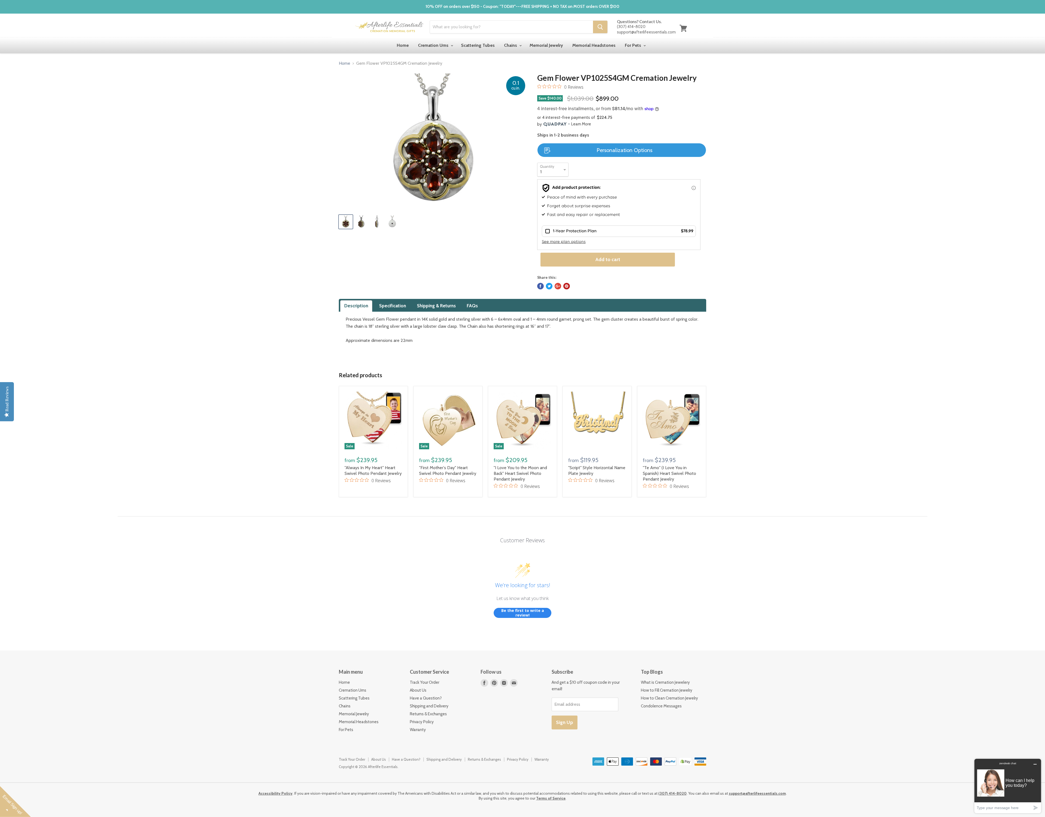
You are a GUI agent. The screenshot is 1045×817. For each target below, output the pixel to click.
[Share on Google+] (558, 286)
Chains (511, 45)
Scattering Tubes (478, 45)
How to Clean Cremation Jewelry (669, 698)
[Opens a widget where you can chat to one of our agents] (1007, 786)
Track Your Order (424, 682)
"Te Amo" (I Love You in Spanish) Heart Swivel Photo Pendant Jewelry (669, 473)
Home (403, 45)
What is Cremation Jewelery (665, 682)
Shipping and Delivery (429, 706)
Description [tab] (356, 305)
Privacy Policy (422, 721)
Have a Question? (426, 698)
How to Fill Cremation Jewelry (666, 690)
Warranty (418, 729)
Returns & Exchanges (428, 713)
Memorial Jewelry (546, 45)
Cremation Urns (434, 45)
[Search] (600, 27)
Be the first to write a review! (522, 613)
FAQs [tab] (472, 305)
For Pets (633, 45)
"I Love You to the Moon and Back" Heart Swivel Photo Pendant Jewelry (520, 473)
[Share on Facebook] (540, 286)
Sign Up (564, 722)
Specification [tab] (392, 305)
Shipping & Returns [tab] (436, 305)
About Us (418, 690)
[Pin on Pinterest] (566, 286)
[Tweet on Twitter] (549, 286)
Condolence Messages (661, 706)
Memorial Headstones (594, 45)
